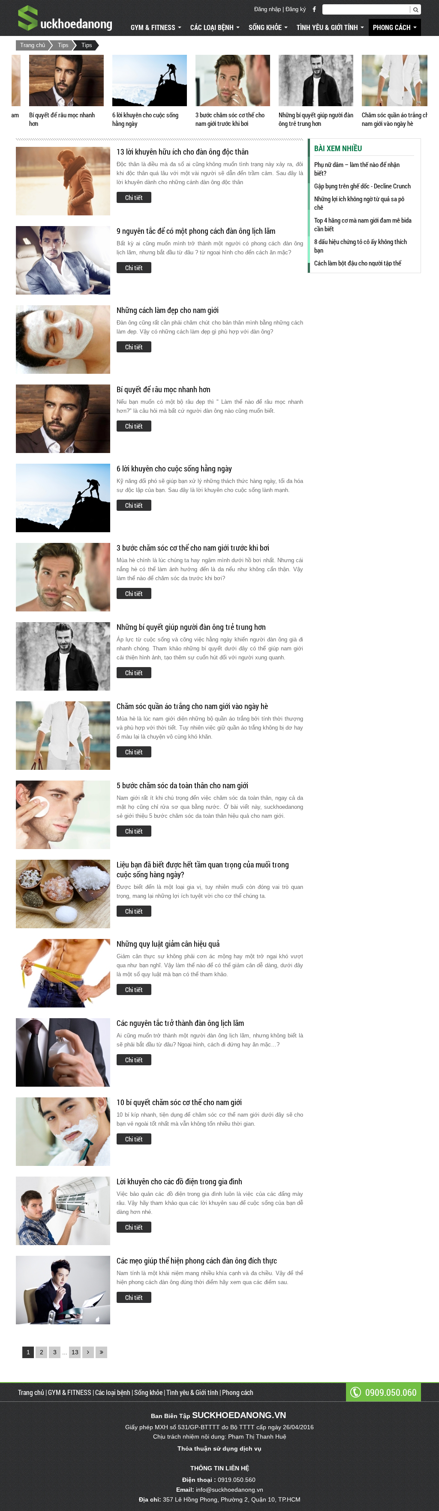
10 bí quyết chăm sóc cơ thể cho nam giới (179, 1102)
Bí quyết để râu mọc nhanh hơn (48, 119)
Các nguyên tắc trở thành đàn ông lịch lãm (180, 1023)
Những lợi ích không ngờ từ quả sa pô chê (359, 203)
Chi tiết (134, 197)
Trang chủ (32, 45)
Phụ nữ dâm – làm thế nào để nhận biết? (357, 168)
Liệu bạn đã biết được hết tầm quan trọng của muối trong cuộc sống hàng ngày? (203, 869)
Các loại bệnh (212, 27)
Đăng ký (296, 9)
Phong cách (392, 27)
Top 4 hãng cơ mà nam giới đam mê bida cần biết (363, 224)
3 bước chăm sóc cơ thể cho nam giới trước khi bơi (216, 119)
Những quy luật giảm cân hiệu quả (168, 944)
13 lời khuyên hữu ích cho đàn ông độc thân (183, 152)
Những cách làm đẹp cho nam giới (168, 310)
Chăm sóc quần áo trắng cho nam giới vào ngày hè (383, 119)
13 (75, 1352)
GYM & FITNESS (154, 27)
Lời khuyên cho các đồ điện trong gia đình (179, 1181)
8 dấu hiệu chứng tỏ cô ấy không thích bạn (360, 245)
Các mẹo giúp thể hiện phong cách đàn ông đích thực (197, 1261)
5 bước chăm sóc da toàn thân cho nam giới (182, 785)
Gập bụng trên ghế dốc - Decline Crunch (362, 186)
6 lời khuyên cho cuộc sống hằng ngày (132, 119)
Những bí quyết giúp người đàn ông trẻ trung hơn (302, 119)
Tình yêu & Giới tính (328, 27)
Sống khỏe (266, 27)
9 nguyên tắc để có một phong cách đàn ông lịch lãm (196, 231)
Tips (63, 45)
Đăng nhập (267, 9)
